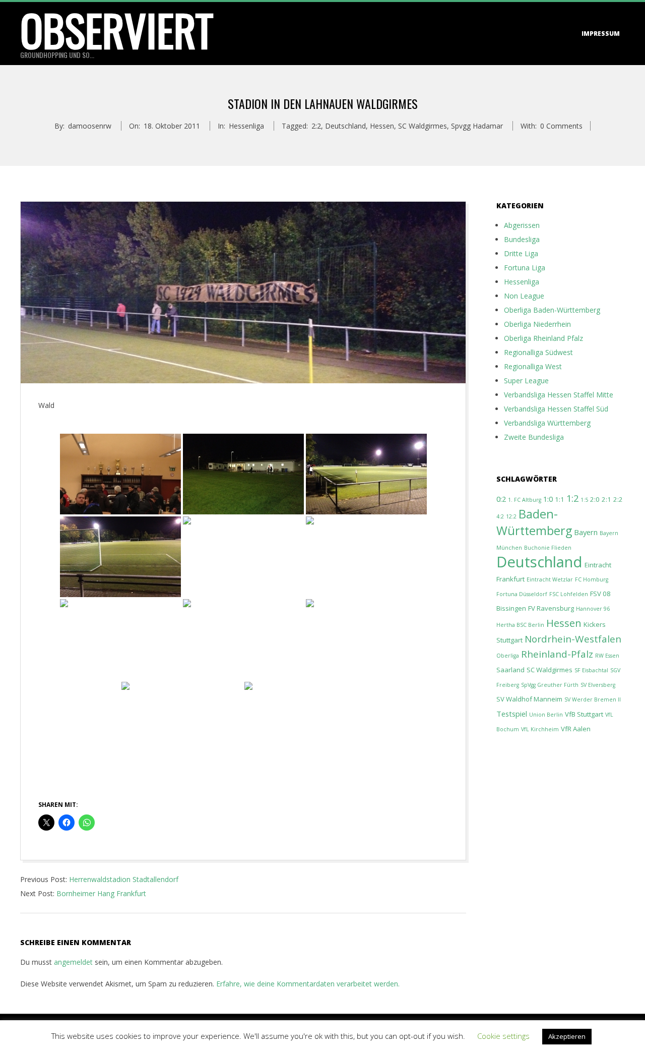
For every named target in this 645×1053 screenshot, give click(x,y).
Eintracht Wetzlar (550, 579)
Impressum (601, 33)
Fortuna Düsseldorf (521, 594)
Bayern (586, 532)
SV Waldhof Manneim (529, 699)
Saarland (510, 669)
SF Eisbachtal (591, 670)
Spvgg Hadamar (477, 126)
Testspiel (511, 714)
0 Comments (561, 126)
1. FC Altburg (524, 499)
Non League (524, 296)
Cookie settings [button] (503, 1036)
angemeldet (73, 962)
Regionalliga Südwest (538, 352)
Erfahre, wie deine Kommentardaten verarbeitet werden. (308, 983)
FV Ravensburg (551, 608)
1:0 (548, 499)
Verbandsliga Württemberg (547, 423)
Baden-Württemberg (534, 522)
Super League (526, 380)
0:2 (501, 499)
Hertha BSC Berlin (520, 624)
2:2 (316, 126)
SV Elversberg (597, 684)
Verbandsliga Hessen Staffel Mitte (558, 394)
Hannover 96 (593, 608)
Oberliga (507, 655)
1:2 (572, 498)
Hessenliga (246, 126)
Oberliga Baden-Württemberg (552, 310)
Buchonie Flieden (547, 547)
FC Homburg (591, 579)
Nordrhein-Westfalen (573, 639)
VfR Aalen (576, 728)
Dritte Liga (521, 253)
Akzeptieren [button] (567, 1036)
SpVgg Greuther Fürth (549, 684)
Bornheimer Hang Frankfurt (101, 893)
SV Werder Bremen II (592, 699)
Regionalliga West (533, 366)
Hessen (382, 126)
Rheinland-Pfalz (557, 654)
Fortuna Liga (524, 267)
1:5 (584, 499)
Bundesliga (522, 239)
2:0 (595, 499)
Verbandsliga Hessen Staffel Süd (556, 409)
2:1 (606, 499)
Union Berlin (546, 714)
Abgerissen (522, 225)
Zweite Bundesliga (534, 437)
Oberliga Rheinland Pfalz (543, 338)
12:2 (511, 516)
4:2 (500, 516)
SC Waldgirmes (422, 126)
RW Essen (607, 655)
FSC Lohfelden (568, 594)
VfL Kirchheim (540, 729)
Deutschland (345, 126)
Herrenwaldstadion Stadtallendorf (123, 879)
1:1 (559, 499)
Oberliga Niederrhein (537, 324)
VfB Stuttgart (584, 714)
